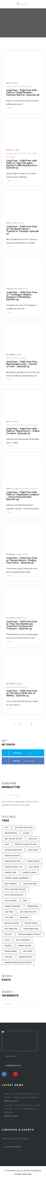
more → (10, 108)
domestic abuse (29, 872)
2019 (6, 827)
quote (7, 940)
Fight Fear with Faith (15, 86)
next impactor (11, 929)
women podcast (26, 957)
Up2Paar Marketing (23, 1174)
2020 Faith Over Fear (24, 827)
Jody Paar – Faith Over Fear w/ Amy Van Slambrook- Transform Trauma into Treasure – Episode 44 (21, 625)
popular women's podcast (29, 934)
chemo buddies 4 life (14, 867)
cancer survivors (13, 861)
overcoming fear (31, 929)
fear (25, 900)
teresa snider (11, 951)
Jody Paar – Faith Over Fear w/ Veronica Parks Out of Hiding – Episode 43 (21, 693)
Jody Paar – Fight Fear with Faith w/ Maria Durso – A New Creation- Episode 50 (23, 431)
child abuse (34, 867)
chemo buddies (33, 861)
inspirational (33, 906)
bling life (33, 839)
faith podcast (11, 900)
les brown (24, 917)
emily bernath (11, 884)
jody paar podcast (28, 912)
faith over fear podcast (15, 889)
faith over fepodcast (14, 895)
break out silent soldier (26, 844)
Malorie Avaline (12, 923)
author (26, 833)
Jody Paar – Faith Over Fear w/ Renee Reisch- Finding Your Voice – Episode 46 (21, 560)
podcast (8, 934)
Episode (29, 86)
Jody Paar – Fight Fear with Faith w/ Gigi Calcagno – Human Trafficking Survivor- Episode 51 (22, 164)
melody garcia (31, 923)
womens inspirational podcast (18, 962)
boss (7, 844)
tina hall (9, 957)
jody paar (9, 912)
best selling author (13, 839)
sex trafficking (23, 940)
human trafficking (13, 906)
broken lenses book (13, 850)
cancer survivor (12, 855)
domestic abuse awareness (17, 878)
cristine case (10, 872)
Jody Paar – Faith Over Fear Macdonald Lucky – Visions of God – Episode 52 (21, 364)
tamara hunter (24, 946)
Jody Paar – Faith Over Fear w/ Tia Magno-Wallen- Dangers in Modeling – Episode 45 (21, 296)
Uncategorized (20, 687)
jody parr (9, 917)
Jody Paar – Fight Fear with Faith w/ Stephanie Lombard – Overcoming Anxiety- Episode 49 (22, 496)
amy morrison (11, 833)
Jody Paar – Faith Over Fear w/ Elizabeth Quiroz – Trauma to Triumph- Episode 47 (22, 230)
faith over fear (30, 884)
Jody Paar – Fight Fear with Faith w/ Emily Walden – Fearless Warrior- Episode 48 (22, 92)
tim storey (27, 951)
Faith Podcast (20, 153)
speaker (8, 946)
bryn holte (33, 850)
